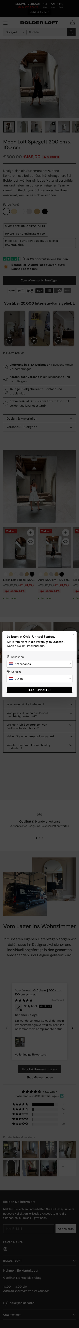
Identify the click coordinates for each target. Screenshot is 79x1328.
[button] (39, 664)
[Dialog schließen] (73, 634)
